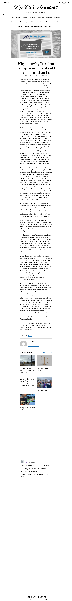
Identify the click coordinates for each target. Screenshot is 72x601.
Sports (40, 17)
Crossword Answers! (46, 22)
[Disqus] (36, 436)
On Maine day (42, 390)
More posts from (33, 346)
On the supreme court (43, 369)
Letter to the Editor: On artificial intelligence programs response (27, 382)
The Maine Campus (36, 7)
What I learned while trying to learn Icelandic (27, 370)
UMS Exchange (23, 22)
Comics (13, 22)
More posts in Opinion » (46, 352)
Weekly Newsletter (23, 26)
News (25, 17)
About (18, 17)
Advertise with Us (36, 26)
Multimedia (57, 17)
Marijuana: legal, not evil (27, 409)
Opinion (48, 17)
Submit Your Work (49, 26)
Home (12, 17)
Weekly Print (57, 22)
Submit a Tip (34, 22)
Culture (32, 17)
